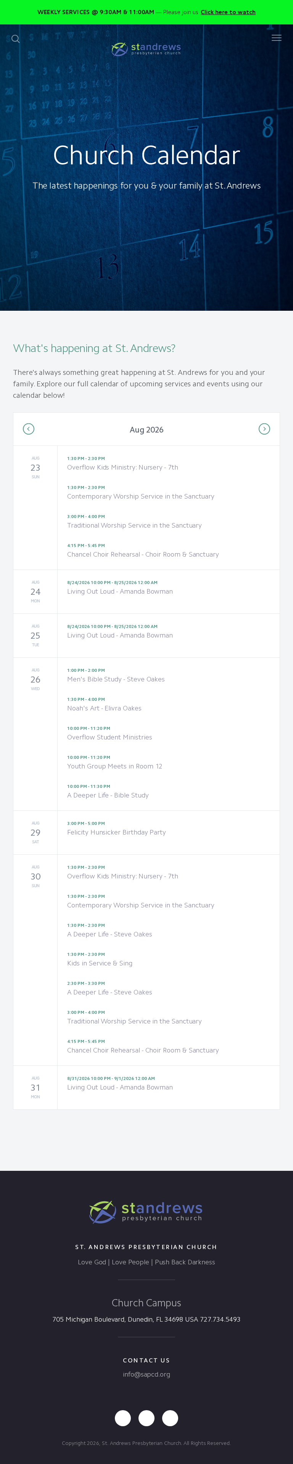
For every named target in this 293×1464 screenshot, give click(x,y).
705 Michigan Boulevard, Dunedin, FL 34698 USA (125, 1319)
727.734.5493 (220, 1319)
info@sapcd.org (146, 1374)
